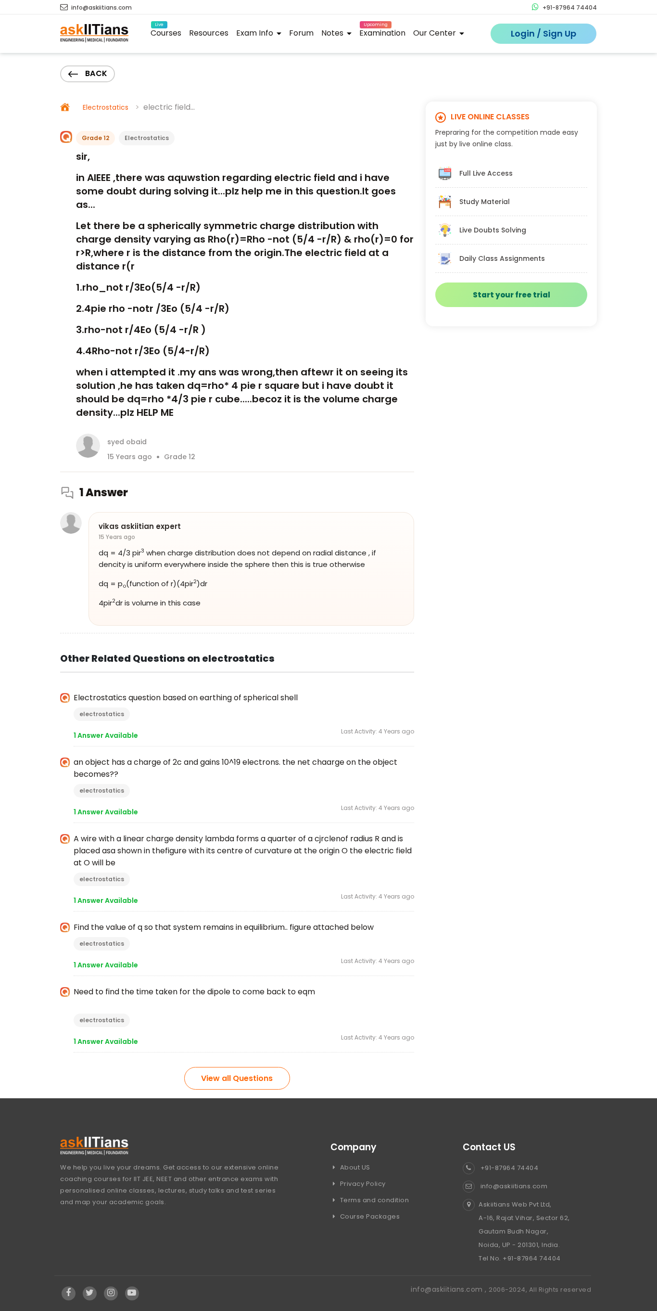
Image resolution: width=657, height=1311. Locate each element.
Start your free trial (511, 295)
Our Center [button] (435, 33)
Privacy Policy (362, 1183)
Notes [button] (333, 33)
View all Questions (237, 1078)
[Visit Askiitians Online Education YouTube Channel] (132, 1293)
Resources (208, 33)
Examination (382, 32)
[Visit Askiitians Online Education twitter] (89, 1293)
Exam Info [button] (255, 33)
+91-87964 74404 (569, 7)
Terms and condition (373, 1200)
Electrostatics (105, 107)
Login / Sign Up (543, 33)
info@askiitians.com (101, 7)
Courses (166, 32)
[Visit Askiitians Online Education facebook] (68, 1293)
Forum (301, 33)
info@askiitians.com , (450, 1289)
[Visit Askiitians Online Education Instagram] (110, 1293)
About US (354, 1167)
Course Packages (369, 1216)
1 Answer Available (106, 735)
